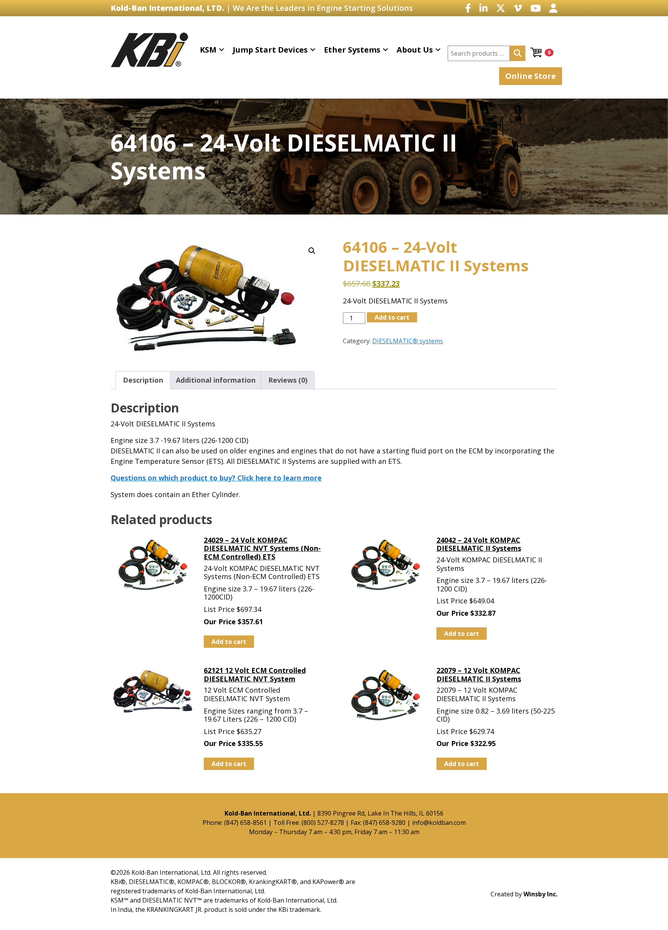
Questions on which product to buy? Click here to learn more (216, 477)
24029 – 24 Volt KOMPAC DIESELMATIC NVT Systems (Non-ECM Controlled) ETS (262, 548)
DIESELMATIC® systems (407, 341)
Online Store (530, 76)
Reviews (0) (287, 380)
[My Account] (553, 8)
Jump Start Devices (270, 49)
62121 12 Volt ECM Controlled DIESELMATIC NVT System (255, 674)
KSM (208, 49)
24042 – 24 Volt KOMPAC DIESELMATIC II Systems (478, 544)
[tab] (143, 380)
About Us (415, 49)
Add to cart (392, 317)
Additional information (216, 380)
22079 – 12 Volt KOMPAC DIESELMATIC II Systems (478, 674)
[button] (312, 251)
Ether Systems (352, 49)
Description (143, 380)
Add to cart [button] (228, 641)
